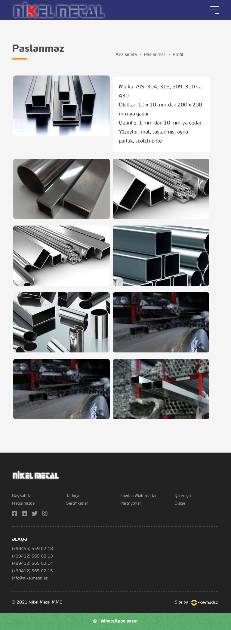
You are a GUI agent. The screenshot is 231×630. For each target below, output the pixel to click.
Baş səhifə (21, 496)
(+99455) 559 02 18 (32, 549)
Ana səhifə (126, 55)
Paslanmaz (155, 55)
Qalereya (182, 496)
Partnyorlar (130, 504)
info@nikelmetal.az (30, 578)
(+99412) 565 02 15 (32, 571)
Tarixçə (72, 496)
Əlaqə (179, 504)
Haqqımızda (23, 504)
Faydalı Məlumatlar (138, 496)
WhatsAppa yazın (117, 621)
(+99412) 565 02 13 (32, 556)
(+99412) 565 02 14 (32, 564)
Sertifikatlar (77, 504)
